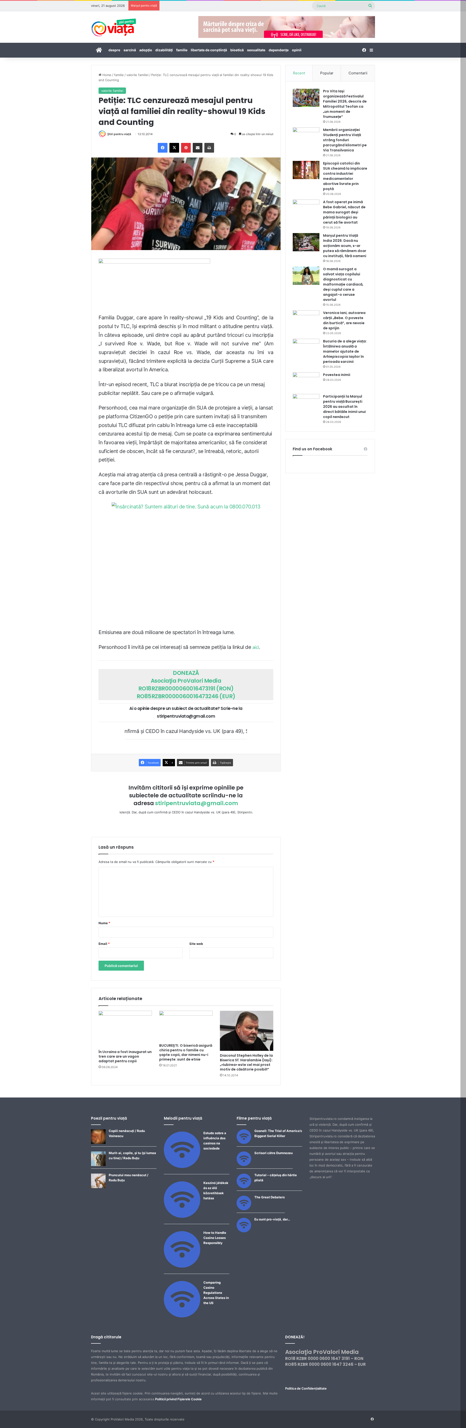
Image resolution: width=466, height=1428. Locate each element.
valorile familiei (137, 75)
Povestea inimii (336, 374)
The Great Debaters (269, 1197)
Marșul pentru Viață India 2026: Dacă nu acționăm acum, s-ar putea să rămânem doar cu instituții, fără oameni (344, 245)
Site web (196, 944)
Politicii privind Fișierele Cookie (178, 1399)
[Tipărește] (209, 148)
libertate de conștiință (209, 50)
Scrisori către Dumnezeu (273, 1153)
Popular (326, 73)
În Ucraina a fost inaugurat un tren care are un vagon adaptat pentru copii (125, 1056)
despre (114, 50)
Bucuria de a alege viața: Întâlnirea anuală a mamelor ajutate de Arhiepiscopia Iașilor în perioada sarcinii (345, 351)
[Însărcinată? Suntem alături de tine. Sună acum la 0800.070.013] (186, 564)
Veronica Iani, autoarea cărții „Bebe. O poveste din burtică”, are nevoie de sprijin (344, 320)
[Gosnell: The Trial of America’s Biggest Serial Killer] (244, 1143)
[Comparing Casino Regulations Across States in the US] (182, 1316)
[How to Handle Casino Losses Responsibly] (182, 1266)
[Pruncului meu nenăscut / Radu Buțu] (98, 1187)
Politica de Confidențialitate (306, 1388)
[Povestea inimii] (306, 381)
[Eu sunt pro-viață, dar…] (244, 1231)
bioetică (237, 50)
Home (106, 75)
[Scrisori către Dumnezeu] (244, 1165)
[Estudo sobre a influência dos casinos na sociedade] (182, 1167)
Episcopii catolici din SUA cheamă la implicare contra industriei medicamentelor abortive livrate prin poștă (345, 176)
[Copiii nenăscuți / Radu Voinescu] (98, 1143)
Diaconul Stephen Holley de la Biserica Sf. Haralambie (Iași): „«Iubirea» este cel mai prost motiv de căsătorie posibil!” (246, 1062)
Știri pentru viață (119, 134)
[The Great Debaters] (244, 1209)
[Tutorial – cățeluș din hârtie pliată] (244, 1187)
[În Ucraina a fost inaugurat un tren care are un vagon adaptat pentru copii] (125, 1029)
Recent (299, 73)
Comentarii (358, 73)
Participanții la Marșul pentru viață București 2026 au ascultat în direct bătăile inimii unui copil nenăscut (344, 406)
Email (104, 944)
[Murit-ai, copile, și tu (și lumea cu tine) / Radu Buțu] (98, 1165)
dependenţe (279, 50)
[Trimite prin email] (197, 148)
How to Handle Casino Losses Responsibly (214, 1238)
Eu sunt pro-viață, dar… (272, 1219)
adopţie (145, 50)
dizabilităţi (164, 50)
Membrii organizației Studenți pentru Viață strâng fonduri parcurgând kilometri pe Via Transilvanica (345, 140)
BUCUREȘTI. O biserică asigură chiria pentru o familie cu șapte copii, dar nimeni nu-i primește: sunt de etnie (185, 1052)
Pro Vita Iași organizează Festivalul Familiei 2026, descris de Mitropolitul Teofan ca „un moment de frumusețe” (345, 104)
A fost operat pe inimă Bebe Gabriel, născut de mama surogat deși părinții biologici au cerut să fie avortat (344, 212)
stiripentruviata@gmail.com (196, 803)
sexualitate (256, 50)
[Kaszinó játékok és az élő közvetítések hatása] (182, 1217)
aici (255, 647)
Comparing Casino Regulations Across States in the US (216, 1292)
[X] (174, 148)
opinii (296, 50)
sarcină (130, 50)
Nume (104, 923)
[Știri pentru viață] (113, 25)
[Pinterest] (186, 148)
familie (181, 50)
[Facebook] (162, 148)
